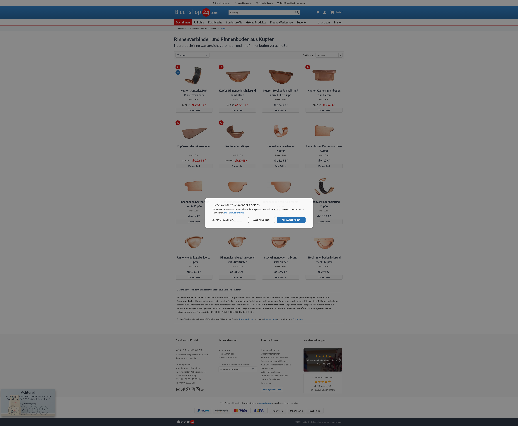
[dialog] (259, 213)
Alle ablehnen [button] (261, 220)
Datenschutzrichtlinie (234, 212)
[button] (223, 219)
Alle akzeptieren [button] (291, 220)
